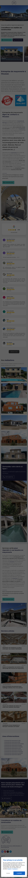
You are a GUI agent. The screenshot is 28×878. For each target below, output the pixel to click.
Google (9, 868)
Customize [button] (8, 873)
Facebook (14, 868)
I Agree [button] (19, 873)
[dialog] (14, 867)
